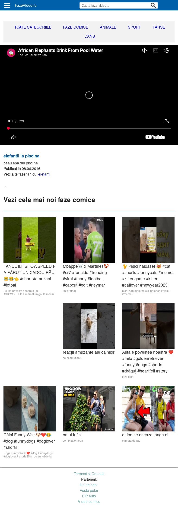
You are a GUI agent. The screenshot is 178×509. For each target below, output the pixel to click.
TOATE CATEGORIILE (32, 27)
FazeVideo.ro (26, 5)
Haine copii (89, 484)
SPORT (134, 27)
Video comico (89, 501)
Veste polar (89, 490)
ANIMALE (108, 27)
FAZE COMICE (75, 27)
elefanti (44, 174)
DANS (90, 36)
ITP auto (89, 496)
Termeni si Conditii (89, 473)
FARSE (159, 27)
